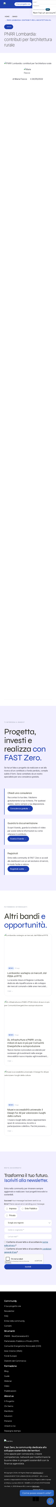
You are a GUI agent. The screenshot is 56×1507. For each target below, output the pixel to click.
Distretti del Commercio (15, 1361)
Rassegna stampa (12, 1431)
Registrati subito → (18, 869)
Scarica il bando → (18, 839)
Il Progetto (9, 1401)
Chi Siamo (8, 1406)
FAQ (6, 1316)
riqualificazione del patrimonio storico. (29, 693)
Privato (12, 1215)
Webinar (8, 1381)
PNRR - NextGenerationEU (16, 1336)
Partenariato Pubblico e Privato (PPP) (21, 1341)
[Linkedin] (37, 1499)
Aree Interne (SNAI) (13, 1351)
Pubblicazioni (10, 1391)
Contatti (8, 1326)
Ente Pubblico (31, 1208)
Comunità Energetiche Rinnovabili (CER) (22, 1346)
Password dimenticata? (39, 9)
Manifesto (8, 1411)
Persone (8, 1421)
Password (36, 5)
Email (34, 2)
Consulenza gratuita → (20, 809)
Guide (7, 1376)
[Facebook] (34, 1499)
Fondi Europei (10, 1356)
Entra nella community (14, 1321)
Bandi (15, 16)
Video (6, 1386)
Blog (6, 1371)
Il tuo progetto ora (12, 1306)
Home (7, 16)
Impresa (12, 1208)
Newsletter (9, 1311)
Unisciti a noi (9, 1426)
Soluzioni (8, 1416)
